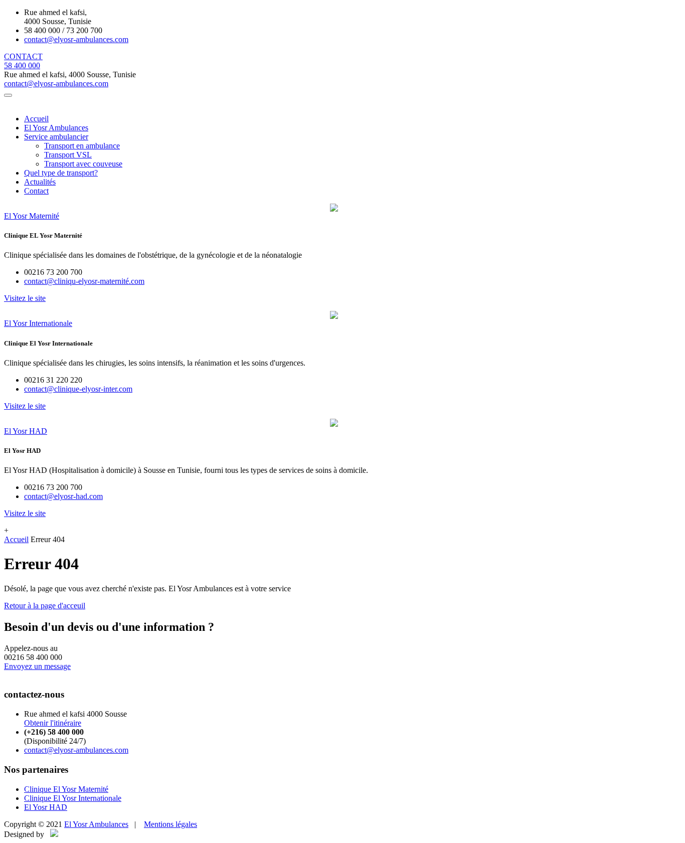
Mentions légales (170, 824)
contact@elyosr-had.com (63, 496)
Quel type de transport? (61, 172)
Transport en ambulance (82, 145)
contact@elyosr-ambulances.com (76, 39)
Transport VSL (68, 154)
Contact (36, 191)
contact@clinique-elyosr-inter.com (78, 389)
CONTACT (23, 56)
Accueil (36, 118)
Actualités (40, 182)
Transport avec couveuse (83, 163)
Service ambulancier (56, 136)
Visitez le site (25, 298)
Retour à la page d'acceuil (44, 605)
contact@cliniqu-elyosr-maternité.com (84, 281)
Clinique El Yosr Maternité (66, 789)
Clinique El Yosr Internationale (72, 798)
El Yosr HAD (45, 807)
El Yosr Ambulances (56, 127)
